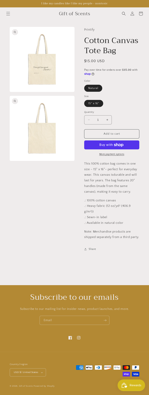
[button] (8, 13)
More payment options (111, 154)
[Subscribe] (105, 320)
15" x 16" (93, 103)
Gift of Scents (26, 386)
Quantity (89, 112)
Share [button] (92, 249)
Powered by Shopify (44, 386)
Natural (93, 88)
